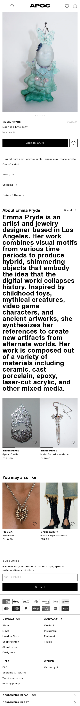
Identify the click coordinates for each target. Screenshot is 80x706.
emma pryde (11, 122)
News (5, 630)
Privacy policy (11, 683)
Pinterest (49, 636)
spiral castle (10, 454)
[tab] (35, 115)
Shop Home (9, 647)
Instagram (50, 630)
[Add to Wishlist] (73, 143)
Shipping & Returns (14, 672)
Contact (49, 625)
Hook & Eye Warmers (53, 535)
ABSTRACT (9, 535)
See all (68, 210)
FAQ (5, 667)
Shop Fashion (10, 641)
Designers (8, 652)
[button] (5, 6)
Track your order (12, 678)
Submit (40, 587)
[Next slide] (73, 61)
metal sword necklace (54, 454)
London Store (10, 636)
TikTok (48, 641)
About (6, 625)
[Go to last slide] (7, 61)
